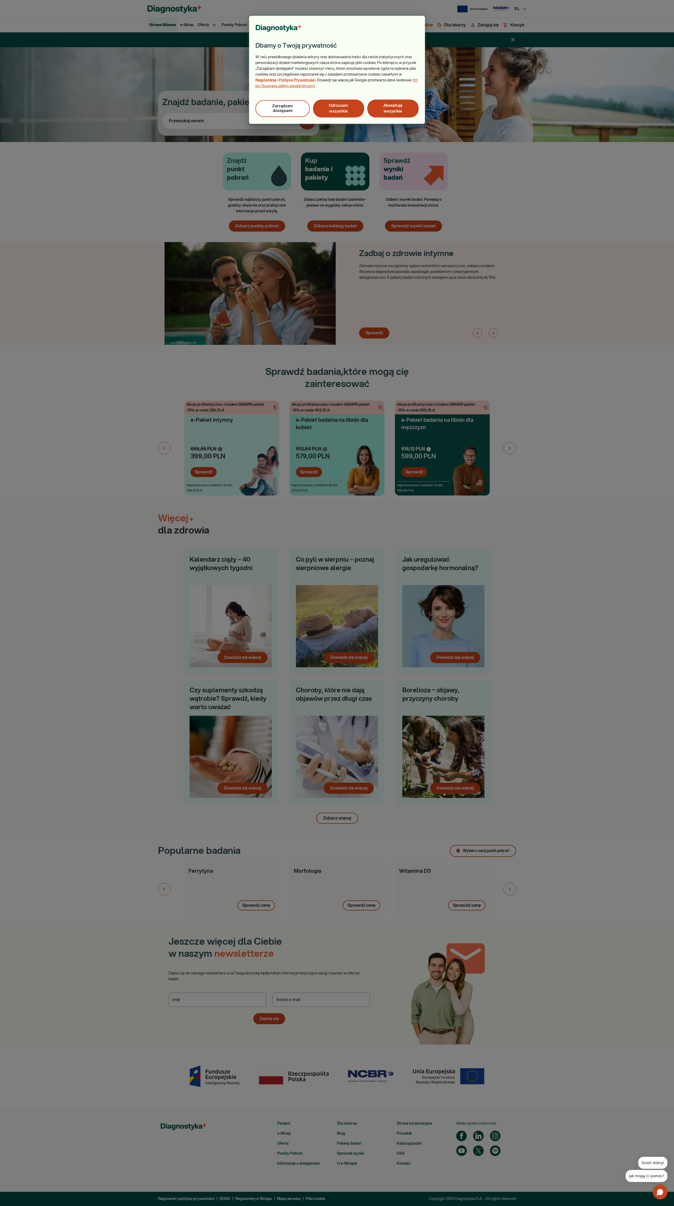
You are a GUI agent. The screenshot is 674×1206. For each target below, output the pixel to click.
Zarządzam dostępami (282, 108)
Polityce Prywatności (297, 80)
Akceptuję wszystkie (393, 108)
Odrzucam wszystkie (338, 108)
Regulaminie (265, 80)
